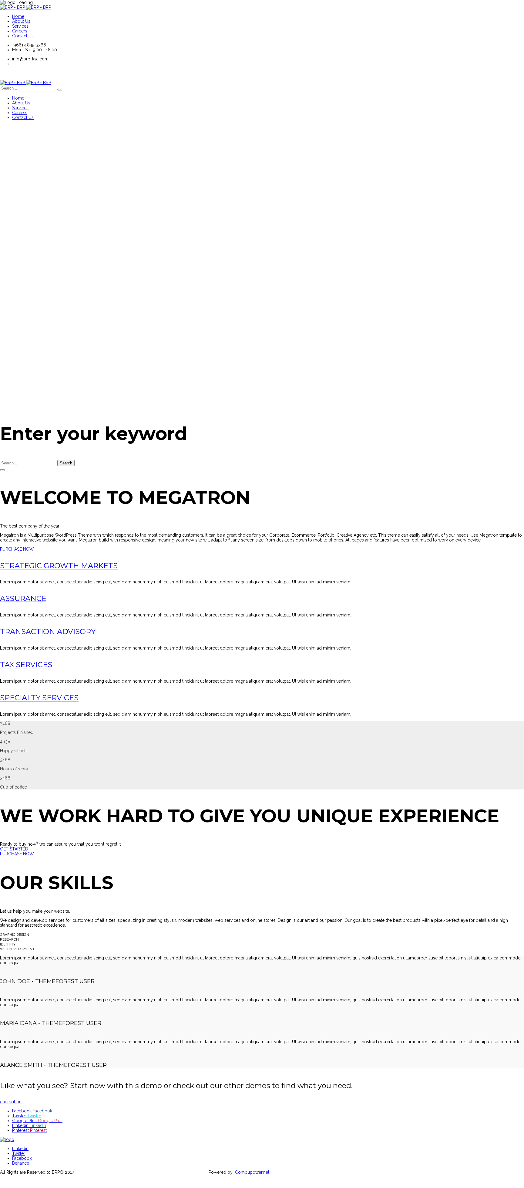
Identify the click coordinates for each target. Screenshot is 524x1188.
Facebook (22, 1158)
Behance (20, 1163)
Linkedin (20, 1148)
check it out (11, 1101)
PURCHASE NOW (17, 549)
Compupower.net (252, 1172)
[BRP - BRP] (25, 7)
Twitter (18, 1153)
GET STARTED (14, 849)
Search (66, 463)
